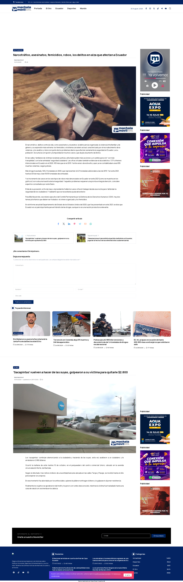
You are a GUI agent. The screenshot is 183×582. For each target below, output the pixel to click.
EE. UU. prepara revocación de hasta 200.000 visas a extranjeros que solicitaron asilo (152, 342)
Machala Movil (19, 60)
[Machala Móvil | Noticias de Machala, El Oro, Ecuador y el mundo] (21, 8)
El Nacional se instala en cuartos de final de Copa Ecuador (70, 559)
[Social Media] (146, 8)
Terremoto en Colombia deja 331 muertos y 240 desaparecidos (71, 341)
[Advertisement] (91, 29)
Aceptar (128, 575)
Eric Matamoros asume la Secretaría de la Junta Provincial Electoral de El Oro (30, 340)
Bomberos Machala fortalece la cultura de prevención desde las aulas (50, 2)
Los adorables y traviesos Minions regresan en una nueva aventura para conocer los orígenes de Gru (110, 559)
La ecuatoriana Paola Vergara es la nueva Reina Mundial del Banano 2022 (110, 569)
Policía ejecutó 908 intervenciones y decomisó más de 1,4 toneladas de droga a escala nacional (111, 342)
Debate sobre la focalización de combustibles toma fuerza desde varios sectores (71, 569)
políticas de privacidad (102, 574)
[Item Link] (31, 323)
